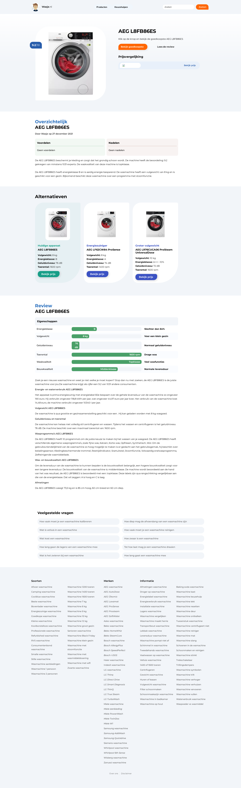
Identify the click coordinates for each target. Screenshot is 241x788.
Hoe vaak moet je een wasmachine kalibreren (65, 521)
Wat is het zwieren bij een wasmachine (61, 555)
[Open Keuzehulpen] (129, 7)
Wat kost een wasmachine (54, 538)
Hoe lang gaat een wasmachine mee (145, 555)
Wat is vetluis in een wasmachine (58, 530)
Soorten (36, 580)
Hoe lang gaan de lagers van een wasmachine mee (68, 547)
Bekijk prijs (48, 274)
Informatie (147, 580)
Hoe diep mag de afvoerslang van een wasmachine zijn (155, 521)
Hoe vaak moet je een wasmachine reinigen (149, 530)
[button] (132, 47)
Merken (109, 580)
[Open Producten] (109, 7)
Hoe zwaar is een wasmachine (141, 538)
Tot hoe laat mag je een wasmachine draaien (149, 547)
